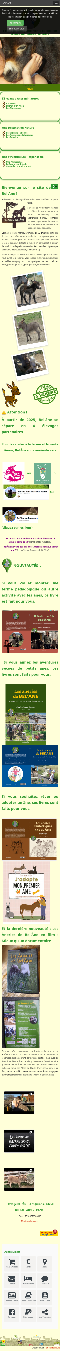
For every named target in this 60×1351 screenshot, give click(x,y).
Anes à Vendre (12, 1267)
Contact (12, 1283)
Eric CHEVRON (53, 1347)
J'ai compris (15, 22)
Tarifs (28, 1267)
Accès (44, 1267)
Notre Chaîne (45, 1300)
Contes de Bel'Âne (28, 1300)
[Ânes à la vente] (45, 393)
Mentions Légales (29, 1221)
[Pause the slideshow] (49, 60)
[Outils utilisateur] (54, 186)
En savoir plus (16, 28)
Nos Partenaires (45, 1317)
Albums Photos (12, 1300)
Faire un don (28, 1317)
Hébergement (28, 1283)
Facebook (12, 1317)
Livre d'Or (45, 1283)
